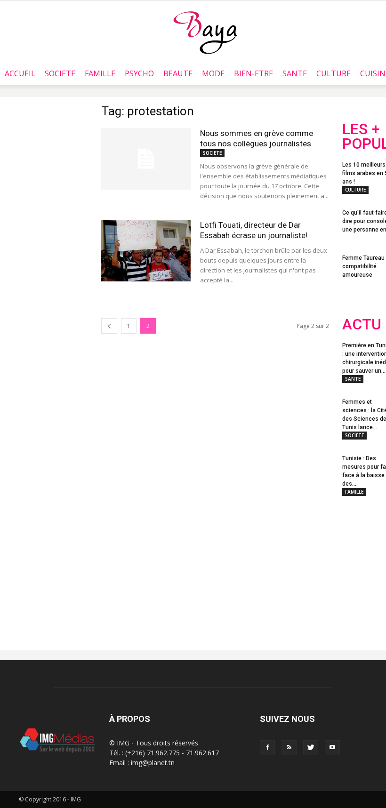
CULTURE (333, 73)
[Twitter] (310, 747)
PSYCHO (139, 73)
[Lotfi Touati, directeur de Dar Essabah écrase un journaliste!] (146, 250)
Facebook (360, 567)
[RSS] (289, 747)
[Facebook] (267, 747)
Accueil (20, 73)
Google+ (361, 605)
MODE (213, 73)
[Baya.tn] (205, 32)
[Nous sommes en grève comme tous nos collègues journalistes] (146, 159)
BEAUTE (178, 73)
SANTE (294, 73)
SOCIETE (60, 73)
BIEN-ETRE (253, 73)
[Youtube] (332, 747)
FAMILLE (100, 73)
